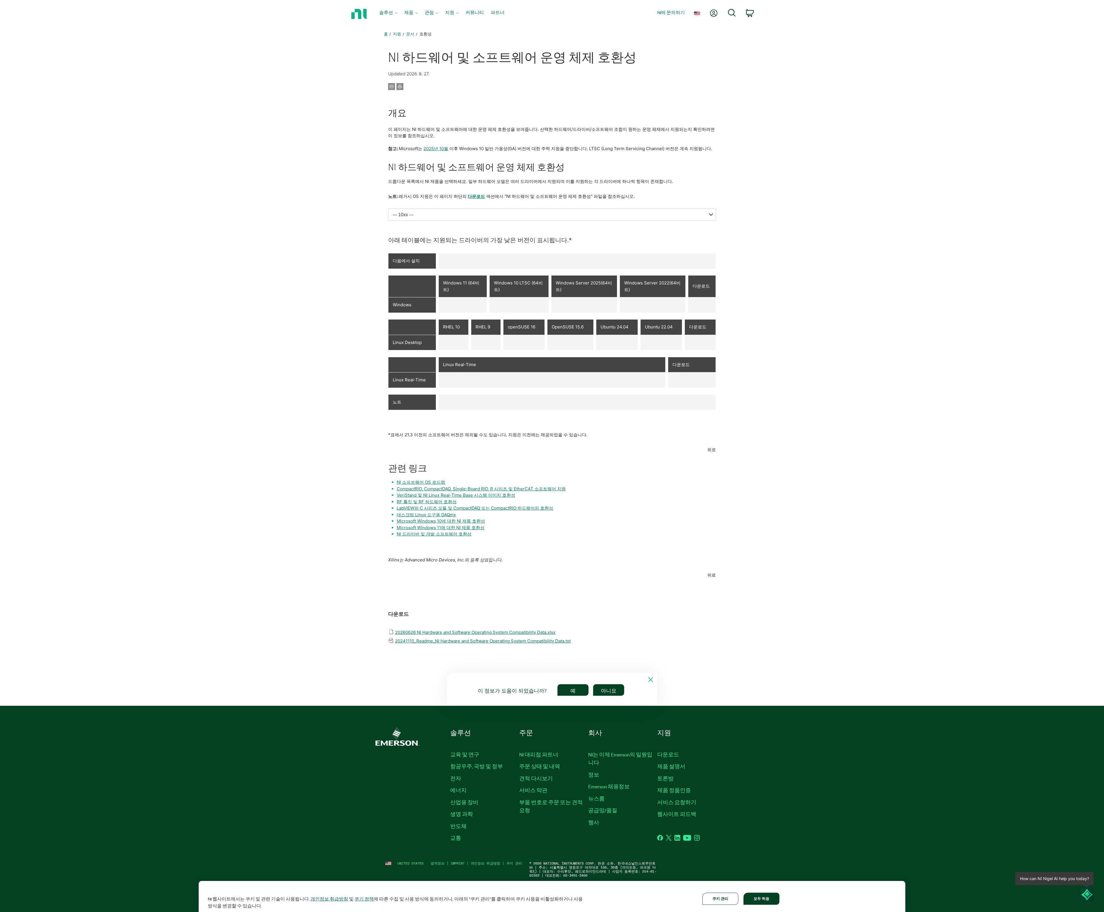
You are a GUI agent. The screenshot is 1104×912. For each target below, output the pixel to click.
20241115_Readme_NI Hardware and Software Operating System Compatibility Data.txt (483, 641)
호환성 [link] (425, 34)
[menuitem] (388, 14)
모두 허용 (762, 898)
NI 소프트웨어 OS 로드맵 (421, 482)
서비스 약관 (533, 790)
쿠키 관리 (514, 863)
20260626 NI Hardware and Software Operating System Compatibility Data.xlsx (475, 632)
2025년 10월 (435, 148)
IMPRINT (458, 863)
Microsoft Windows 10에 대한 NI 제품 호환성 (441, 521)
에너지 (458, 790)
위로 (711, 449)
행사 (593, 822)
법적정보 (437, 863)
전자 (455, 778)
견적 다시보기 (536, 778)
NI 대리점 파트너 (538, 754)
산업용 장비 (464, 802)
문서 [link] (410, 34)
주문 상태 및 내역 (539, 766)
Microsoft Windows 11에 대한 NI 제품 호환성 (440, 527)
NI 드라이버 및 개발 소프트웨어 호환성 (434, 534)
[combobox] (552, 215)
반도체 (458, 826)
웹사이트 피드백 (676, 814)
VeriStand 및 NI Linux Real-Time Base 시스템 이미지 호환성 (456, 495)
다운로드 (476, 196)
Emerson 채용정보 (609, 786)
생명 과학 (461, 814)
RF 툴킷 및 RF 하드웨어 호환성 (427, 501)
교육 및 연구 (464, 754)
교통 (455, 838)
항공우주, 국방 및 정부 (476, 766)
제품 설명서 (671, 766)
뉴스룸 (596, 798)
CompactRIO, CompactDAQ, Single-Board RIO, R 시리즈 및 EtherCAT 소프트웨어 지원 (481, 489)
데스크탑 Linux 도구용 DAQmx (426, 514)
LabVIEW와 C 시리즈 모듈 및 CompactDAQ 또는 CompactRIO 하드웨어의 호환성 (475, 508)
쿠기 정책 (364, 899)
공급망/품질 (602, 810)
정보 (593, 774)
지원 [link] (397, 34)
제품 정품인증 (674, 790)
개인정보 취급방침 (485, 863)
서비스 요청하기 (676, 802)
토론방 (665, 778)
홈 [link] (386, 34)
